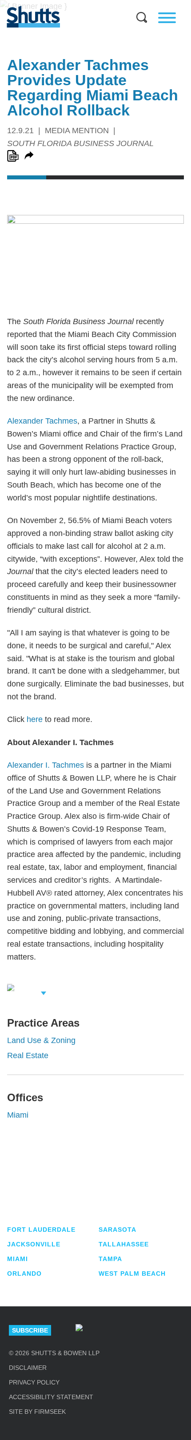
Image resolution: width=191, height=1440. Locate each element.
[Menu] (167, 17)
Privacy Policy (34, 1382)
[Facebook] (174, 1330)
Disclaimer (28, 1367)
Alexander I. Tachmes (45, 765)
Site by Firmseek (37, 1411)
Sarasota (117, 1229)
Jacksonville (33, 1244)
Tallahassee (124, 1244)
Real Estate (27, 1055)
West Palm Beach (132, 1273)
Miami (17, 1115)
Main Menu (89, 4)
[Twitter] (142, 1330)
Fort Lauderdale (41, 1229)
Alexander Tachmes (42, 421)
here (35, 719)
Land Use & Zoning (41, 1040)
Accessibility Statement (51, 1396)
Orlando (24, 1273)
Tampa (110, 1258)
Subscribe (30, 1330)
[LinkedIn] (111, 1330)
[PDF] (13, 156)
